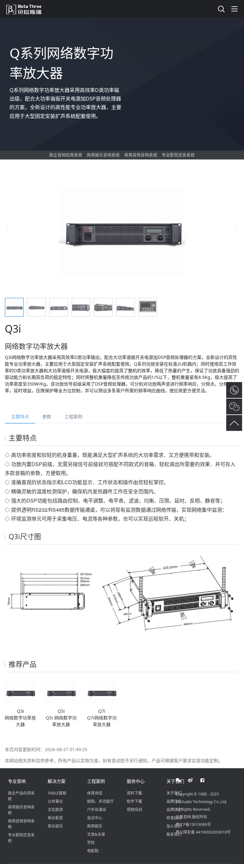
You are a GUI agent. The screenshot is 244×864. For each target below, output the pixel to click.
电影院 (92, 851)
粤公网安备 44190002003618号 (203, 832)
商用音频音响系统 (140, 155)
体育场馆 (94, 793)
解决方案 (56, 781)
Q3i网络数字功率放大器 (20, 717)
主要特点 (20, 416)
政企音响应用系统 (65, 155)
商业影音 (55, 818)
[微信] (182, 780)
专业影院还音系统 (178, 155)
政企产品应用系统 (21, 796)
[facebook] (206, 780)
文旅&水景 (96, 834)
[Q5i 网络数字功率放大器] (61, 692)
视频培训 (134, 809)
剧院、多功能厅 (100, 801)
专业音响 (17, 781)
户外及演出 (96, 809)
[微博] (194, 780)
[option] (122, 229)
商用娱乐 (94, 826)
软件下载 (134, 801)
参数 (46, 416)
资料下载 (134, 793)
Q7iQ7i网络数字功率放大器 (102, 717)
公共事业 (55, 801)
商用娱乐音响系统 (103, 155)
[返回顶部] (234, 423)
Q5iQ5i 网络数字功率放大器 (61, 717)
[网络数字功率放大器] (20, 692)
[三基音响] (27, 8)
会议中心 (94, 818)
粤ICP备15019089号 (193, 824)
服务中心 (136, 781)
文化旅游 (55, 809)
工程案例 (73, 416)
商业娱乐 (55, 826)
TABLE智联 (57, 793)
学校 (91, 842)
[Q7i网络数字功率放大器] (101, 692)
